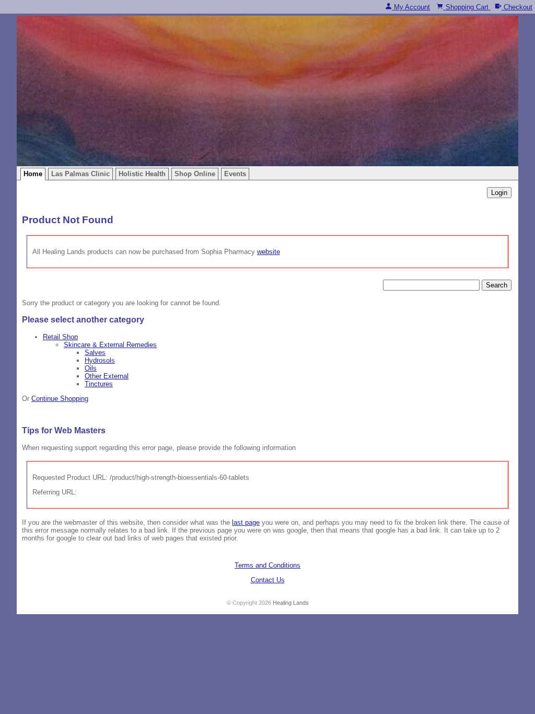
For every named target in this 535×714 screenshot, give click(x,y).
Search (496, 285)
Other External (107, 376)
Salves (95, 352)
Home (33, 174)
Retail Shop (60, 337)
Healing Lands (291, 603)
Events (235, 174)
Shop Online (195, 174)
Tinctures (99, 384)
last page (246, 522)
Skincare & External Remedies (110, 345)
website (268, 252)
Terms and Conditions (267, 565)
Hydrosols (100, 360)
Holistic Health (142, 174)
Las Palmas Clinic (80, 174)
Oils (91, 368)
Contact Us (268, 580)
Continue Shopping (59, 398)
